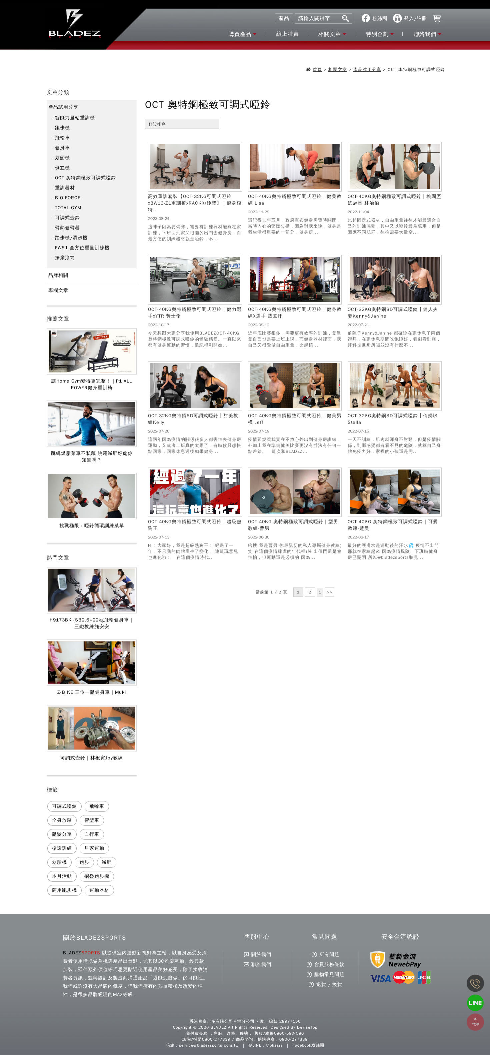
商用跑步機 (64, 890)
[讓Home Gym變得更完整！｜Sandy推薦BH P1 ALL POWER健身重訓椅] (92, 373)
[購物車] (437, 18)
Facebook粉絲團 (308, 1045)
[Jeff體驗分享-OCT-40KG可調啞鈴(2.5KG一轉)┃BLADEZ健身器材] (295, 408)
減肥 (107, 862)
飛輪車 (62, 138)
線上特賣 (287, 34)
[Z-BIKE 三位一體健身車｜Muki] (92, 684)
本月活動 (62, 876)
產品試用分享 (367, 69)
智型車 (91, 820)
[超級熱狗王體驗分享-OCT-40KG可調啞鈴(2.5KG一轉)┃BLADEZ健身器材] (195, 514)
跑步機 (62, 128)
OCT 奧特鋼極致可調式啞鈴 (85, 178)
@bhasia (274, 1045)
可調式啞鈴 (64, 806)
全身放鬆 (62, 820)
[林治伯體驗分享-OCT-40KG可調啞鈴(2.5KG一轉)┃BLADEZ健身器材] (394, 189)
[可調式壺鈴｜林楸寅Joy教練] (92, 750)
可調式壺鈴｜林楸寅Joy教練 (91, 758)
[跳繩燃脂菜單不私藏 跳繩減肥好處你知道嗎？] (92, 445)
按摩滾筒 (65, 258)
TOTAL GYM (68, 208)
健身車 (62, 148)
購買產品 (240, 34)
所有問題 (329, 954)
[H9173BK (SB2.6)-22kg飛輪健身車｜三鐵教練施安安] (92, 612)
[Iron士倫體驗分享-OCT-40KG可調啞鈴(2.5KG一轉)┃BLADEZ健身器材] (195, 302)
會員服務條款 (329, 964)
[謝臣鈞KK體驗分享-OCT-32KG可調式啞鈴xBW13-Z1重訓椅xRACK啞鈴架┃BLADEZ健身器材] (195, 189)
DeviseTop (307, 1027)
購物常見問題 (329, 974)
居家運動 (94, 848)
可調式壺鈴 (67, 218)
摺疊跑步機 (96, 876)
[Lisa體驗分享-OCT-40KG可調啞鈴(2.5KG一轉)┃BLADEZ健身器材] (295, 189)
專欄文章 (58, 290)
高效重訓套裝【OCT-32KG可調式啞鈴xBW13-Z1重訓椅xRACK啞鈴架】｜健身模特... (195, 203)
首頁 (317, 69)
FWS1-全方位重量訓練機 (82, 248)
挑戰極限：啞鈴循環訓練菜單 (91, 525)
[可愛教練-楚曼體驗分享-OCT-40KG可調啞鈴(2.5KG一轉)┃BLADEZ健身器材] (394, 514)
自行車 (91, 834)
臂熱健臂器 (67, 228)
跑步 (84, 862)
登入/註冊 (415, 18)
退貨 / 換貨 (329, 984)
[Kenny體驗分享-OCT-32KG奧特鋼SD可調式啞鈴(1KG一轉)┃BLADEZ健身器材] (394, 302)
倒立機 (62, 168)
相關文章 (329, 34)
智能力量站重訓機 (75, 118)
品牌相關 (58, 275)
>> (329, 592)
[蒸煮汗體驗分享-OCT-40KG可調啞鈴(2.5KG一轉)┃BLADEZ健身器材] (295, 302)
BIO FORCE (68, 198)
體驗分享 (62, 834)
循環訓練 (62, 848)
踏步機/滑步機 (71, 238)
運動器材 (99, 890)
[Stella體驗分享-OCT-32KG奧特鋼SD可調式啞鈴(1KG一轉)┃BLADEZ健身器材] (394, 408)
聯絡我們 (425, 34)
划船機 (62, 158)
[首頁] (74, 25)
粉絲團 (379, 18)
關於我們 (261, 954)
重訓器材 (65, 188)
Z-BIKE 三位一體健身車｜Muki (91, 692)
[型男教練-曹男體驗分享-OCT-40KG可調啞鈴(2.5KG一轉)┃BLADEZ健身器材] (295, 514)
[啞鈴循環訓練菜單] (92, 518)
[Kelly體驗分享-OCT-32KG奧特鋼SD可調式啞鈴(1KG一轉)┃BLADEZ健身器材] (195, 408)
